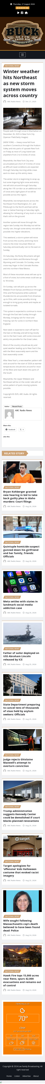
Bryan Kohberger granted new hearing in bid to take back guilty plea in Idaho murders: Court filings (20, 496)
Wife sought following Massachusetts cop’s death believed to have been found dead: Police (21, 925)
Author (6, 406)
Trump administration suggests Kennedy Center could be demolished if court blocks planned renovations (21, 815)
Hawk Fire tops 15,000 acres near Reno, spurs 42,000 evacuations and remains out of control (22, 980)
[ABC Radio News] (9, 414)
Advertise (26, 1076)
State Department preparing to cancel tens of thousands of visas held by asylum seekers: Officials (21, 709)
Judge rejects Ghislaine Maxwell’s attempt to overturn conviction (18, 763)
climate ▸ (22, 1049)
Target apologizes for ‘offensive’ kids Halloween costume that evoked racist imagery (21, 870)
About (36, 1076)
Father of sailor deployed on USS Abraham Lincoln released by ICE (21, 656)
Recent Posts (17, 406)
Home (9, 1076)
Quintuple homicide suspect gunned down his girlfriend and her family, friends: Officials (21, 551)
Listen (17, 1076)
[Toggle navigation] (22, 54)
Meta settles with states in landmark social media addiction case (20, 605)
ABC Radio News (14, 101)
